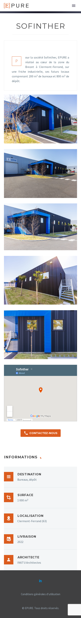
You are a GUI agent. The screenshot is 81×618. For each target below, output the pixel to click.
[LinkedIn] (40, 580)
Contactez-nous (40, 433)
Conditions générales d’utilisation (40, 594)
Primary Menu (73, 5)
